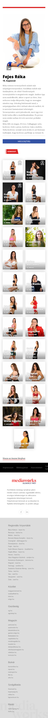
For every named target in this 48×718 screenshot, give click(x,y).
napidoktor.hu (13, 638)
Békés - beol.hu (14, 535)
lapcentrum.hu (13, 697)
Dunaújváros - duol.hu (16, 543)
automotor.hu (13, 627)
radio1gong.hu (13, 709)
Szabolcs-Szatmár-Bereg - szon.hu (21, 568)
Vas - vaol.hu (13, 574)
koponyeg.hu (13, 692)
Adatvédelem (36, 467)
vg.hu (10, 610)
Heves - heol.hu (14, 555)
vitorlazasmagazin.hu (16, 650)
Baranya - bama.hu (15, 532)
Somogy (11, 151)
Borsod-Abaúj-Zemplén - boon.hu (20, 538)
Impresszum (8, 467)
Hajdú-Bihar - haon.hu (16, 552)
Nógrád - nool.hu (14, 563)
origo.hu (11, 599)
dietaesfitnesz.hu (14, 647)
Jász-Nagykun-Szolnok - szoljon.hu (21, 557)
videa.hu (11, 694)
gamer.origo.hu (13, 633)
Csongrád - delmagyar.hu (17, 541)
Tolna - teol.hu (13, 571)
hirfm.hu (11, 711)
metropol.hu (12, 672)
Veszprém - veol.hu (15, 577)
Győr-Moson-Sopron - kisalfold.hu (20, 549)
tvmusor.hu (12, 655)
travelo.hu (11, 644)
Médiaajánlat (22, 467)
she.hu (10, 678)
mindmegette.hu (14, 641)
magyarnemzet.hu (15, 591)
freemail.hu (12, 689)
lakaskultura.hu (13, 630)
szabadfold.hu (13, 594)
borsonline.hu (13, 666)
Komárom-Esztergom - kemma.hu (20, 560)
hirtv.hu (11, 596)
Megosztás (24, 141)
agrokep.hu (12, 613)
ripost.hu (11, 669)
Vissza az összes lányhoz (14, 458)
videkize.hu (12, 652)
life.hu (10, 675)
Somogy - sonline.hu (15, 566)
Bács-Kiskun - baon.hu (16, 530)
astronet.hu (12, 625)
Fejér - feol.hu (13, 546)
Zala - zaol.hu (13, 579)
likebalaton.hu (13, 636)
